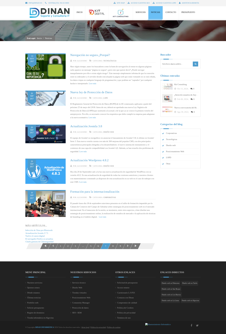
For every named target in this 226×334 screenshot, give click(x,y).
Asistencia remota (190, 3)
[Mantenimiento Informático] (158, 324)
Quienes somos (33, 287)
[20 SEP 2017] (45, 142)
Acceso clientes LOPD (166, 3)
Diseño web (108, 132)
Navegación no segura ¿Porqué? (90, 55)
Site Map (121, 3)
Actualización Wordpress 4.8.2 (89, 160)
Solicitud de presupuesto (127, 283)
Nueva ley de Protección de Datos (91, 92)
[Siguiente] (127, 246)
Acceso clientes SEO (140, 3)
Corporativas (109, 197)
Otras (168, 163)
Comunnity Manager (81, 303)
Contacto (170, 12)
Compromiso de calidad (127, 303)
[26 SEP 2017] (45, 105)
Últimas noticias (34, 297)
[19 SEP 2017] (45, 216)
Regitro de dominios (35, 313)
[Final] (135, 246)
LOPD (105, 98)
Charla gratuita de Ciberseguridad (39, 241)
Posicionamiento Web (175, 151)
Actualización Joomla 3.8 (86, 126)
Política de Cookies (125, 308)
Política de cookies (113, 327)
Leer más (92, 83)
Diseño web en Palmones (170, 283)
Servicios (141, 12)
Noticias (155, 12)
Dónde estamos (33, 293)
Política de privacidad (126, 313)
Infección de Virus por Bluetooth (39, 230)
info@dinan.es (35, 3)
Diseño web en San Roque (171, 289)
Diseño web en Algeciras (190, 300)
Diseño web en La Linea (170, 300)
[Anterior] (53, 246)
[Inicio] (45, 246)
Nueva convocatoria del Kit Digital (189, 107)
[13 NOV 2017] (45, 78)
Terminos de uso (124, 318)
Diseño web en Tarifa (189, 283)
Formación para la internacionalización (94, 191)
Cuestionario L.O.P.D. (126, 293)
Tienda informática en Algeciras (40, 318)
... (83, 246)
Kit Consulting (180, 84)
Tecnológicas (109, 61)
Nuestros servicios (34, 283)
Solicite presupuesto (35, 308)
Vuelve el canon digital (35, 236)
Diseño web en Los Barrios (171, 295)
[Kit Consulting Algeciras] (120, 12)
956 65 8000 (64, 3)
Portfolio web (32, 303)
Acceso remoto (123, 287)
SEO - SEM (77, 313)
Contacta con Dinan (125, 297)
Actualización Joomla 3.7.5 (36, 233)
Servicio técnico (79, 283)
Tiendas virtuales (79, 293)
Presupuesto (188, 12)
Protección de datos (80, 308)
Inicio (80, 12)
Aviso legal (85, 327)
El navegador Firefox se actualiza (39, 239)
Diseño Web (77, 287)
